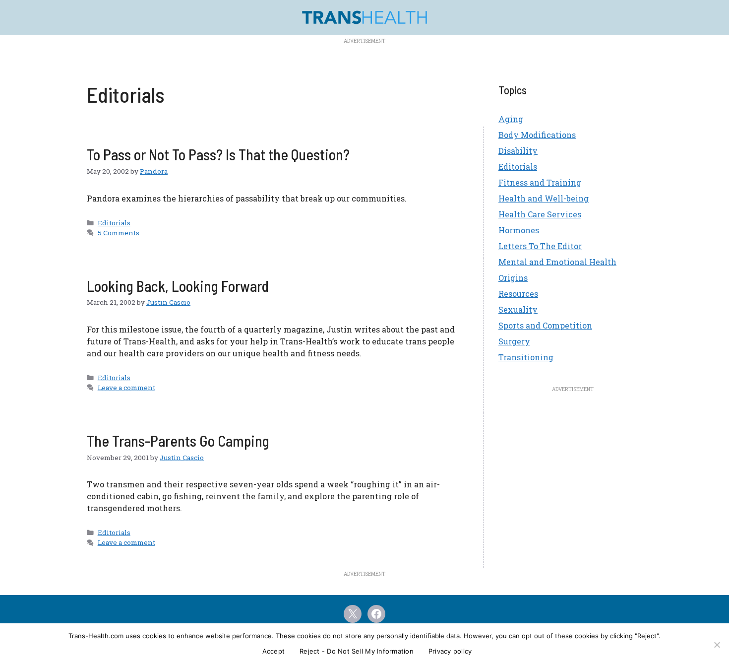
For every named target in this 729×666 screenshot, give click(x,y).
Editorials (114, 222)
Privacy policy (450, 651)
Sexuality (518, 309)
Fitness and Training (539, 182)
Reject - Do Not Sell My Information (357, 651)
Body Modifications (537, 135)
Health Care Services (539, 214)
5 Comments (118, 232)
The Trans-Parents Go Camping (178, 441)
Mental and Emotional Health (557, 262)
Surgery (514, 341)
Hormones (518, 230)
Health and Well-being (543, 198)
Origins (513, 277)
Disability (518, 150)
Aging (510, 119)
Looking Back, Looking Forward (178, 286)
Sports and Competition (545, 325)
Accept (273, 651)
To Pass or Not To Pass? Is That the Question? (218, 154)
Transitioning (525, 357)
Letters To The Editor (540, 246)
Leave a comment (126, 387)
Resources (518, 293)
